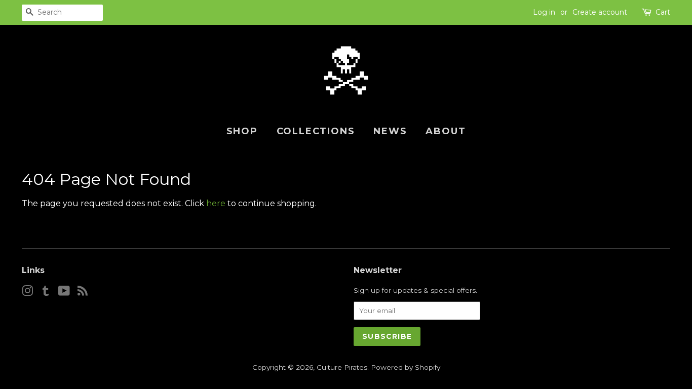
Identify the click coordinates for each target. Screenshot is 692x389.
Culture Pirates (342, 367)
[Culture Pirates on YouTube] (64, 293)
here (215, 203)
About (446, 131)
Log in (544, 12)
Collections (316, 131)
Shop (242, 131)
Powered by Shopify (405, 367)
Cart (663, 12)
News (390, 131)
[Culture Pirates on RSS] (82, 293)
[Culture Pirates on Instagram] (27, 293)
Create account (599, 12)
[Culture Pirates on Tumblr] (45, 293)
